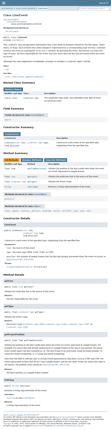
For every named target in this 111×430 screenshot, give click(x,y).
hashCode (46, 211)
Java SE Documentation (65, 417)
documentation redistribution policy (67, 426)
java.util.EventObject (17, 22)
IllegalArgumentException (19, 267)
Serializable (11, 31)
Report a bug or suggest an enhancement (20, 415)
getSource (9, 199)
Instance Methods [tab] (31, 160)
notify (56, 211)
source (7, 120)
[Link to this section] (37, 82)
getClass (36, 211)
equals (15, 211)
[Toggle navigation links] (3, 3)
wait (76, 211)
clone (7, 211)
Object (37, 206)
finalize (25, 211)
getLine (31, 177)
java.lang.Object (11, 19)
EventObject (18, 40)
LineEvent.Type (31, 98)
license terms (38, 426)
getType (31, 182)
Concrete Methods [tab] (56, 160)
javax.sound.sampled (25, 8)
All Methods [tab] (11, 160)
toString (31, 187)
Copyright (7, 424)
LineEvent (43, 8)
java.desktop (7, 8)
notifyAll (67, 211)
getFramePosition (36, 169)
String (7, 187)
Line (17, 143)
